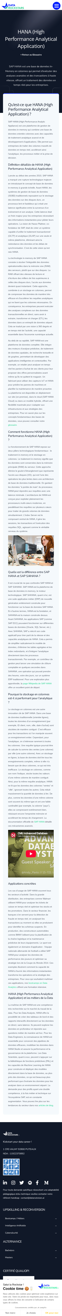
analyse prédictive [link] (30, 348)
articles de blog (46, 1105)
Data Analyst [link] (28, 1013)
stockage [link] (49, 195)
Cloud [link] (11, 401)
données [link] (44, 66)
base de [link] (40, 66)
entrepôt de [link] (35, 322)
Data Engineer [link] (15, 1037)
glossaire (12, 425)
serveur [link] (15, 270)
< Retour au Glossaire (31, 54)
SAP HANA (39, 822)
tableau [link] (34, 1017)
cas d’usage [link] (18, 890)
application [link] (30, 142)
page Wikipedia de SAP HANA (37, 683)
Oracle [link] (30, 627)
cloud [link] (39, 397)
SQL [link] (19, 527)
